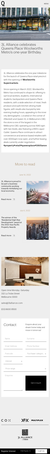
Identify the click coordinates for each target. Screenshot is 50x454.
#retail (17, 146)
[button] (46, 4)
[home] (3, 4)
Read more (6, 199)
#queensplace (28, 146)
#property (9, 146)
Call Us (41, 451)
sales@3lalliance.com (12, 303)
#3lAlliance (41, 146)
